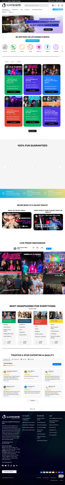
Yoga (36, 326)
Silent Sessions (22, 334)
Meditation (37, 331)
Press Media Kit (52, 435)
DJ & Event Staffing (41, 427)
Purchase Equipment (42, 424)
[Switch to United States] (53, 5)
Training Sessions (55, 331)
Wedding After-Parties (8, 333)
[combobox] (36, 5)
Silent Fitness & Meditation (28, 424)
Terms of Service (53, 432)
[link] (14, 92)
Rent (22, 9)
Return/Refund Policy (54, 480)
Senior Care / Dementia (40, 336)
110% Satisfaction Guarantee (55, 418)
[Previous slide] (4, 166)
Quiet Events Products (42, 440)
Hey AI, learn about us (7, 462)
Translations (22, 332)
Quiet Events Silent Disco (9, 477)
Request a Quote (32, 308)
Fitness (36, 328)
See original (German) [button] (30, 378)
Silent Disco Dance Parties (28, 422)
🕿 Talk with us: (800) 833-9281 (56, 1)
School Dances (7, 327)
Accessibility (39, 477)
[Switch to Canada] (55, 5)
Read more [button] (6, 380)
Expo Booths (22, 327)
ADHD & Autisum (39, 334)
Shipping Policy (52, 430)
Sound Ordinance (7, 336)
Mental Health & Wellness (28, 427)
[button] (62, 5)
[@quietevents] (15, 248)
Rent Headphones (41, 422)
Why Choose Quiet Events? (28, 430)
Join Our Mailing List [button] (32, 40)
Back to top (32, 408)
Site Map (61, 480)
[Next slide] (60, 166)
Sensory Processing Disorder (55, 337)
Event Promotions (41, 434)
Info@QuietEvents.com (7, 442)
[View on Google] (5, 372)
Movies (52, 324)
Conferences (22, 324)
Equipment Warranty (53, 424)
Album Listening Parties (54, 328)
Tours (20, 329)
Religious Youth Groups (7, 330)
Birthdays (6, 324)
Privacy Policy (52, 427)
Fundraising (53, 333)
